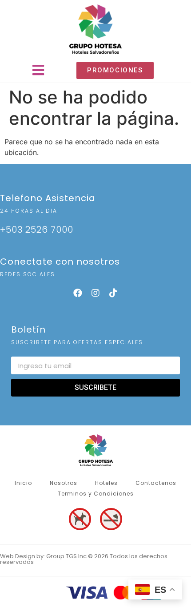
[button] (38, 70)
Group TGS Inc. (67, 556)
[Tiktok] (113, 293)
